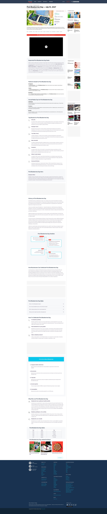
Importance (54, 31)
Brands (36, 31)
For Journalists (43, 469)
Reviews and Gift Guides (57, 495)
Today (35, 1)
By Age (67, 476)
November (55, 473)
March (54, 465)
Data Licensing (43, 485)
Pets (66, 469)
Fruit (58, 16)
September (55, 471)
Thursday (55, 485)
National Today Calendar (57, 491)
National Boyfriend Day (69, 485)
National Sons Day (68, 486)
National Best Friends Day (70, 489)
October (55, 472)
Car (66, 464)
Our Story (42, 464)
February (55, 464)
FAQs (51, 31)
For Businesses (43, 468)
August (55, 470)
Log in (63, 1)
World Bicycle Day (68, 491)
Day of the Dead (68, 484)
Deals (27, 31)
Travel (67, 472)
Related (61, 31)
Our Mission (43, 463)
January (55, 463)
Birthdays (45, 1)
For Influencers (43, 471)
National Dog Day (68, 492)
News (42, 473)
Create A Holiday (43, 483)
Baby (66, 463)
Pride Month (68, 488)
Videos (42, 475)
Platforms (30, 31)
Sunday (55, 481)
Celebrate (57, 31)
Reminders (51, 1)
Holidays (39, 1)
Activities (56, 16)
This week (55, 480)
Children (67, 465)
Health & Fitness (68, 466)
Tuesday (55, 483)
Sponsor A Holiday (44, 484)
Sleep (67, 470)
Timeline (44, 31)
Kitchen (67, 468)
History (41, 31)
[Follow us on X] (77, 1)
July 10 (42, 431)
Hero (39, 31)
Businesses (47, 31)
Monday (55, 482)
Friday (54, 486)
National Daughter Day (69, 490)
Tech (66, 471)
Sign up (68, 1)
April (54, 466)
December (55, 474)
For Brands (43, 470)
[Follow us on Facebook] (74, 1)
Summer (62, 16)
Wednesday (55, 484)
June (54, 468)
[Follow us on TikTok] (78, 1)
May (54, 467)
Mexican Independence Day (70, 487)
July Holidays (31, 5)
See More (59, 457)
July (54, 469)
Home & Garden (68, 467)
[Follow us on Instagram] (75, 1)
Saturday (55, 487)
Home (27, 5)
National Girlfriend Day (69, 483)
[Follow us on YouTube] (73, 1)
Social (34, 31)
